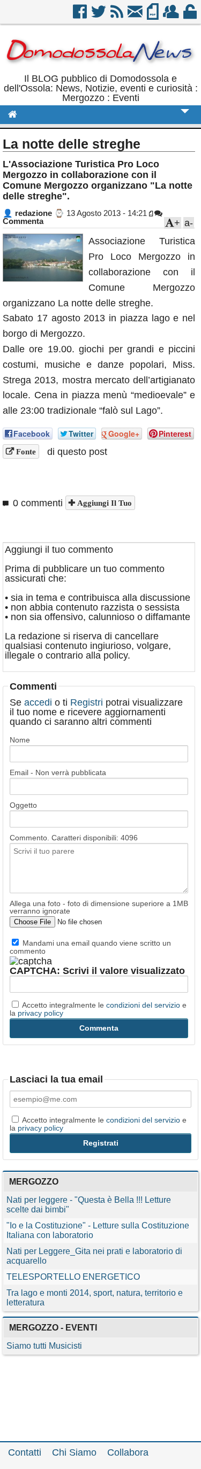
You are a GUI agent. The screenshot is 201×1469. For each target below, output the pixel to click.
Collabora (127, 1452)
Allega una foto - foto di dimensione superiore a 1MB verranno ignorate (99, 907)
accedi (38, 702)
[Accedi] (190, 15)
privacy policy (40, 1013)
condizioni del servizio (143, 1005)
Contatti (24, 1452)
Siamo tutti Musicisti (44, 1345)
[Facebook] (80, 15)
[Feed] (117, 15)
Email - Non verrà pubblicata (58, 772)
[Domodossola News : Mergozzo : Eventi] (100, 69)
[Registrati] (172, 15)
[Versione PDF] (153, 15)
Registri (86, 702)
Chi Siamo (74, 1452)
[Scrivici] (136, 15)
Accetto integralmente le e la (98, 1009)
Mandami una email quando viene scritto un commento (90, 947)
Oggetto (23, 805)
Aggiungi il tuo (103, 503)
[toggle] (185, 118)
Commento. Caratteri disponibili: (74, 837)
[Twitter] (99, 15)
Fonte (25, 451)
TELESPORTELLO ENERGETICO (73, 1276)
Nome (20, 740)
